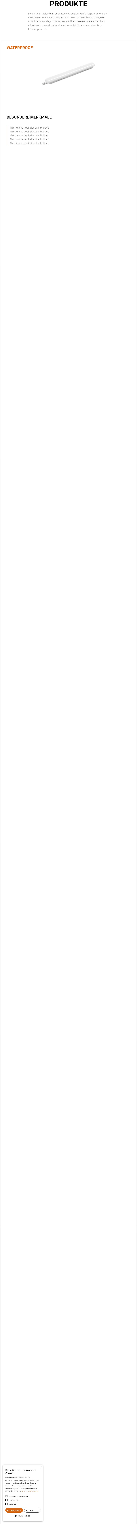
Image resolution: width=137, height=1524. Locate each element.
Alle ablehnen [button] (32, 1510)
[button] (18, 1496)
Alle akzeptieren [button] (14, 1510)
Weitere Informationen (30, 1491)
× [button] (40, 1467)
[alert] (23, 1493)
